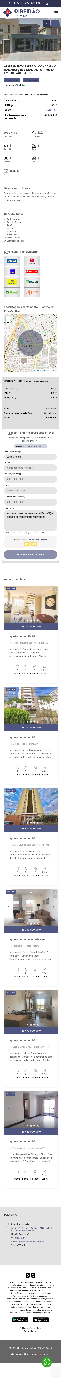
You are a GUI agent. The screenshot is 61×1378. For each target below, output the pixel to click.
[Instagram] (33, 1275)
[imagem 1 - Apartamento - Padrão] (31, 604)
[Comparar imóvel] (55, 593)
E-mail (7, 485)
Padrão (30, 66)
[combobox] (30, 457)
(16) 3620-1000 (18, 1238)
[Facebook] (28, 1275)
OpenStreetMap (50, 371)
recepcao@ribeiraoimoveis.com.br (27, 1241)
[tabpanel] (30, 39)
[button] (46, 3)
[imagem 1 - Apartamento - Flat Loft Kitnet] (31, 907)
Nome (7, 462)
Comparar (32, 80)
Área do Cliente (16, 3)
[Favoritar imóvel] (55, 589)
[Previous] (8, 604)
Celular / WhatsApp (12, 474)
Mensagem (9, 508)
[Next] (54, 604)
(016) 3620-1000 (32, 3)
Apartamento (14, 66)
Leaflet (38, 371)
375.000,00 (51, 110)
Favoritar (13, 80)
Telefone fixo (14, 497)
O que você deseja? (13, 452)
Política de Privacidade (30, 1328)
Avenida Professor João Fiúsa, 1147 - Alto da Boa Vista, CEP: (32, 1229)
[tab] (46, 23)
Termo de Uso (30, 1331)
